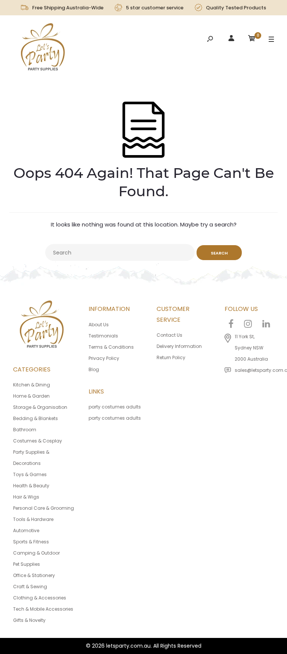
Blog (94, 369)
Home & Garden (31, 396)
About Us (99, 324)
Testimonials (103, 336)
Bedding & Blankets (35, 418)
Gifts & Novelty (29, 620)
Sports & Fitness (31, 542)
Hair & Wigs (26, 497)
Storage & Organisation (40, 407)
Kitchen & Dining (31, 385)
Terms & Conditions (111, 347)
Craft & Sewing (30, 586)
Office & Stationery (34, 575)
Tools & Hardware (33, 519)
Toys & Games (30, 474)
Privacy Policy (104, 358)
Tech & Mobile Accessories (43, 609)
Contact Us (169, 335)
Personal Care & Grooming (43, 508)
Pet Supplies (26, 564)
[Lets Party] (43, 49)
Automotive (26, 530)
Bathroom (24, 429)
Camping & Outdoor (36, 553)
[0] (252, 39)
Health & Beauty (31, 485)
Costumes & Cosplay (37, 441)
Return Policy (171, 357)
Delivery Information (179, 346)
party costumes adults (115, 407)
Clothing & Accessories (39, 598)
